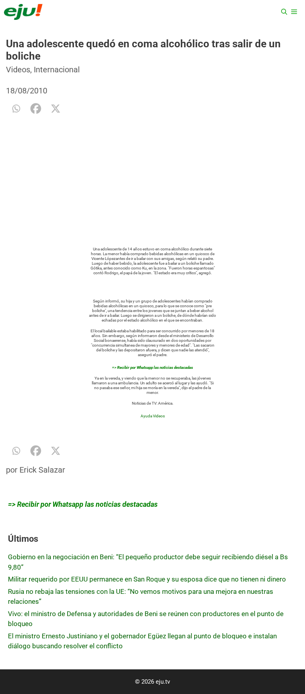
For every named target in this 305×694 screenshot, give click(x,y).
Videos (18, 69)
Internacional (57, 69)
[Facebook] (36, 108)
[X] (55, 108)
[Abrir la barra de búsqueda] (284, 12)
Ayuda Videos (153, 416)
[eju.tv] (23, 12)
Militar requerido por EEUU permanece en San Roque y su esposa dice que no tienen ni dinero (147, 579)
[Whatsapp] (16, 108)
